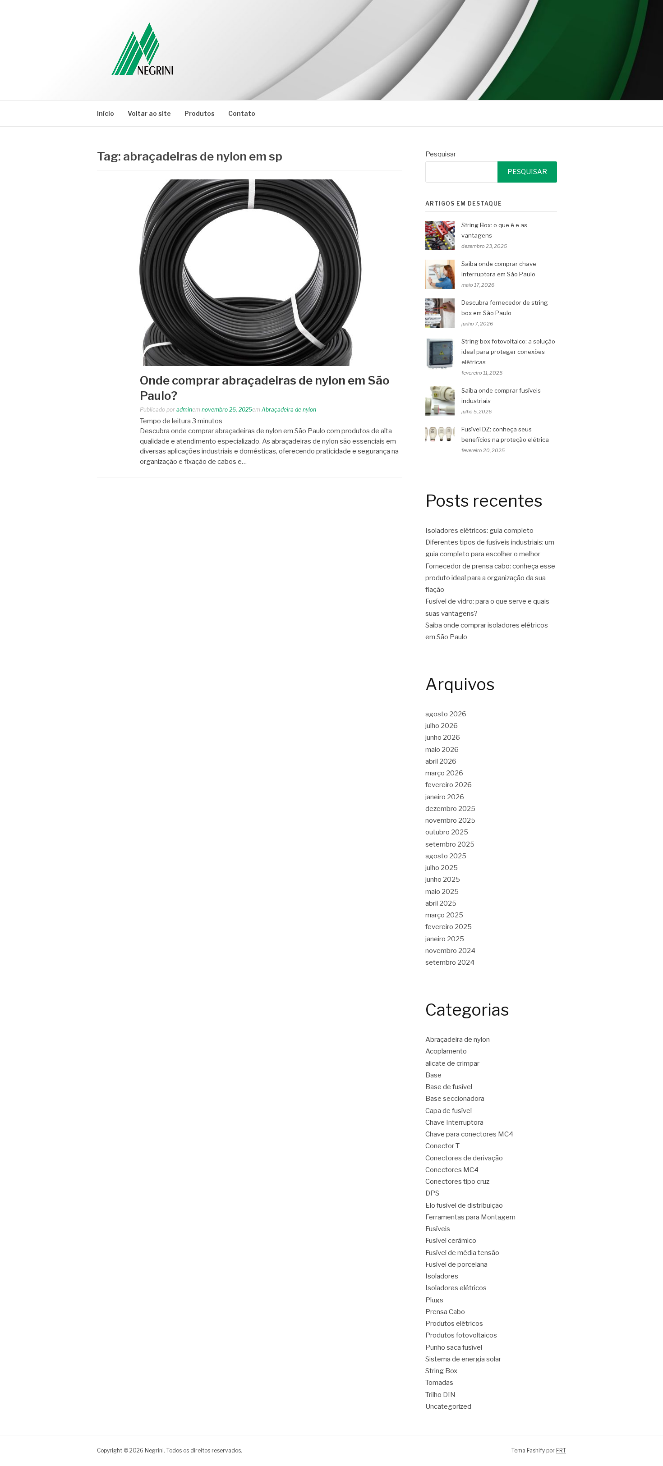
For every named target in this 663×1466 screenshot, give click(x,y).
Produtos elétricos (454, 1323)
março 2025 (444, 915)
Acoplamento (446, 1051)
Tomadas (439, 1383)
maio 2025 (442, 892)
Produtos (199, 113)
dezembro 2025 (450, 809)
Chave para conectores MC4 (469, 1134)
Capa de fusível (448, 1111)
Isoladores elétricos (456, 1288)
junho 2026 (442, 737)
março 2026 (444, 773)
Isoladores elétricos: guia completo (479, 531)
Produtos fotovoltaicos (461, 1335)
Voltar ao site (149, 113)
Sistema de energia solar (463, 1359)
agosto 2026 (445, 714)
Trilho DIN (440, 1395)
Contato (241, 113)
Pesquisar (440, 154)
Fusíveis (437, 1229)
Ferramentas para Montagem (470, 1217)
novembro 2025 (450, 820)
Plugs (434, 1300)
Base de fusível (448, 1087)
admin (184, 409)
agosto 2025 (445, 856)
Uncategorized (448, 1406)
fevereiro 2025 (448, 927)
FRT (561, 1450)
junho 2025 (442, 879)
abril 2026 (440, 761)
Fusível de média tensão (462, 1253)
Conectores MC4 (452, 1170)
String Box (441, 1371)
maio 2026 (442, 750)
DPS (432, 1193)
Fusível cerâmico (450, 1241)
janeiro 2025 (444, 939)
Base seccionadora (454, 1099)
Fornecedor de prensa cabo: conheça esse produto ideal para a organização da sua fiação (490, 578)
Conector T (442, 1146)
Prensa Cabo (445, 1312)
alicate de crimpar (452, 1063)
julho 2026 (441, 726)
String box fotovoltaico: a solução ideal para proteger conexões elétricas (508, 352)
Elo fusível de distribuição (464, 1205)
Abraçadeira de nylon (289, 409)
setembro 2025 (449, 844)
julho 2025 (441, 868)
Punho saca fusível (453, 1347)
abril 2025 (440, 903)
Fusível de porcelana (456, 1264)
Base (433, 1075)
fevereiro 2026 (448, 785)
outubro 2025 (446, 832)
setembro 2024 (449, 962)
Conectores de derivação (464, 1158)
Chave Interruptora (454, 1122)
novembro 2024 (450, 951)
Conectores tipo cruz (457, 1181)
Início (105, 113)
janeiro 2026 (444, 797)
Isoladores (441, 1276)
